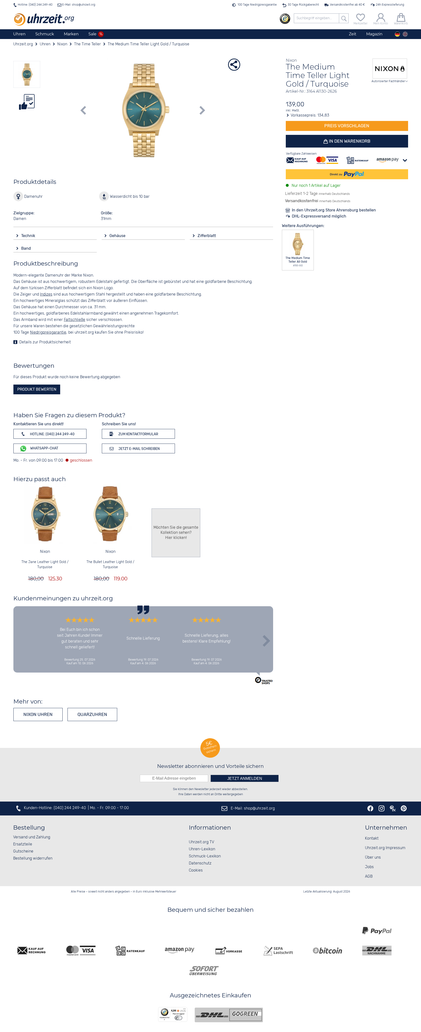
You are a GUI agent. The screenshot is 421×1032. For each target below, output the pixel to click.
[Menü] (184, 1010)
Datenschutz (200, 863)
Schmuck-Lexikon (205, 856)
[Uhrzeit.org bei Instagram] (381, 808)
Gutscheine (23, 851)
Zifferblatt (207, 235)
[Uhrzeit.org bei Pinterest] (403, 808)
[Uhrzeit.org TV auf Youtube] (392, 808)
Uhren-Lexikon (202, 849)
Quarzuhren (92, 714)
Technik (28, 235)
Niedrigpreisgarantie (48, 332)
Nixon (45, 551)
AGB (369, 876)
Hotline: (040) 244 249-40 (35, 5)
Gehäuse (117, 235)
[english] (405, 34)
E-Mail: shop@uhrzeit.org (78, 5)
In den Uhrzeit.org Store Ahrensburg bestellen (334, 210)
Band (26, 248)
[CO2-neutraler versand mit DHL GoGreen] (229, 1015)
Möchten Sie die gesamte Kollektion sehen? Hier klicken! (175, 532)
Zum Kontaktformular (138, 434)
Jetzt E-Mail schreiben (139, 449)
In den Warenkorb (349, 141)
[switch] (178, 1018)
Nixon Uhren (38, 714)
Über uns (373, 857)
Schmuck (44, 34)
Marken (71, 34)
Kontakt (372, 838)
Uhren (19, 34)
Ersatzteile (22, 844)
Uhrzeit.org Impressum (385, 848)
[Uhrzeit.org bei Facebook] (370, 808)
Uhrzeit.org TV (201, 842)
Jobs (369, 867)
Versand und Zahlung (31, 837)
